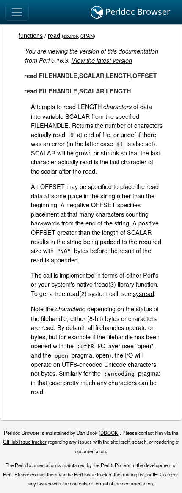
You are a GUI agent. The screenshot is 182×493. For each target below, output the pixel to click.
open (102, 354)
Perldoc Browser (136, 11)
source (70, 35)
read (54, 35)
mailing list (133, 474)
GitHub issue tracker (25, 441)
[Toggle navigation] (17, 12)
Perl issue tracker (92, 474)
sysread (143, 293)
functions (31, 35)
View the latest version (102, 60)
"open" (144, 345)
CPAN (87, 35)
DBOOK (109, 432)
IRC (157, 474)
